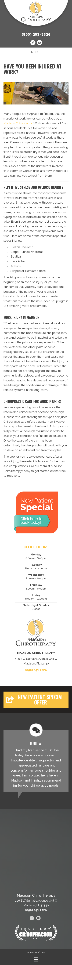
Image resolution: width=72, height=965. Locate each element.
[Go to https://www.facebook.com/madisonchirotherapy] (32, 43)
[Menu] (36, 959)
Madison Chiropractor (18, 123)
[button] (36, 700)
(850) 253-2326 (36, 34)
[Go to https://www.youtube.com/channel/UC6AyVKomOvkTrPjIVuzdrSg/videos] (39, 43)
